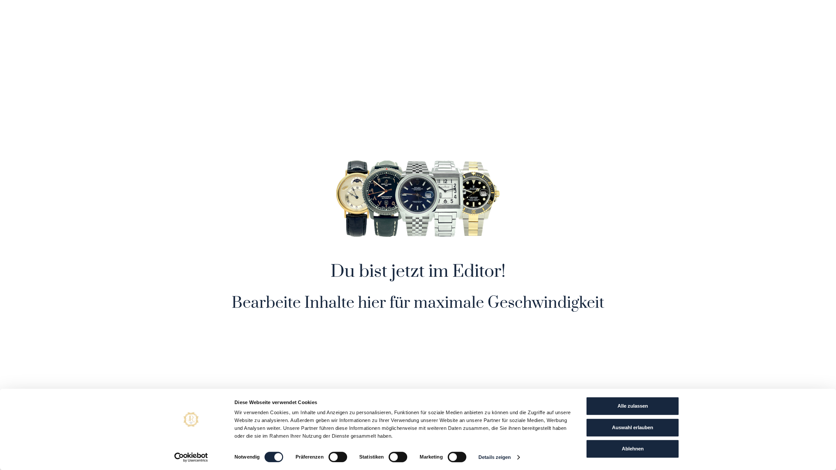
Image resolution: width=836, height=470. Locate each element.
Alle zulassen (633, 406)
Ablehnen (633, 448)
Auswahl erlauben (632, 427)
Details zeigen (494, 457)
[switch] (338, 457)
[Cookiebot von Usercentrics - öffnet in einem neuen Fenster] (191, 457)
